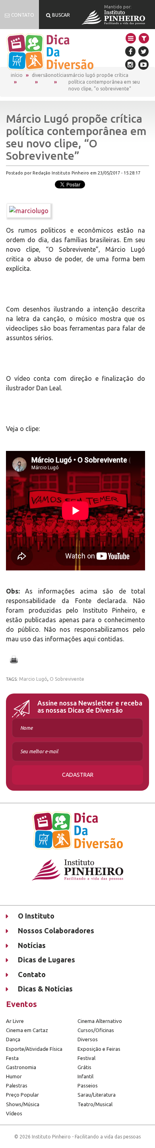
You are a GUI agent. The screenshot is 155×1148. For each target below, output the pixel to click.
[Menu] (131, 38)
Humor (14, 1076)
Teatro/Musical (95, 1104)
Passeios (88, 1085)
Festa (12, 1058)
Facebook (130, 51)
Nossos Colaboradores (56, 930)
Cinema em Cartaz (27, 1030)
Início (17, 75)
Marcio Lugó (33, 679)
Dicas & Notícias (45, 989)
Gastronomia (21, 1067)
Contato (32, 974)
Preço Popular (22, 1094)
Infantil (85, 1076)
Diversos (88, 1039)
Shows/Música (22, 1104)
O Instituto (36, 916)
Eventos (21, 1004)
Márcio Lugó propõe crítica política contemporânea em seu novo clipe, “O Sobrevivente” (104, 81)
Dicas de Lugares (46, 960)
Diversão (41, 75)
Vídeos (14, 1113)
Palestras (16, 1085)
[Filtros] (144, 38)
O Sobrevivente (67, 679)
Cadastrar (77, 775)
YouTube (143, 64)
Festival (86, 1058)
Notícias (59, 75)
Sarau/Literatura (97, 1094)
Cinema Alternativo (100, 1021)
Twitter (143, 51)
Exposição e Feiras (99, 1049)
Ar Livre (15, 1021)
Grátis (84, 1067)
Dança (13, 1039)
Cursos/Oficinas (96, 1030)
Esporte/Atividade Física (34, 1049)
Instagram (130, 64)
